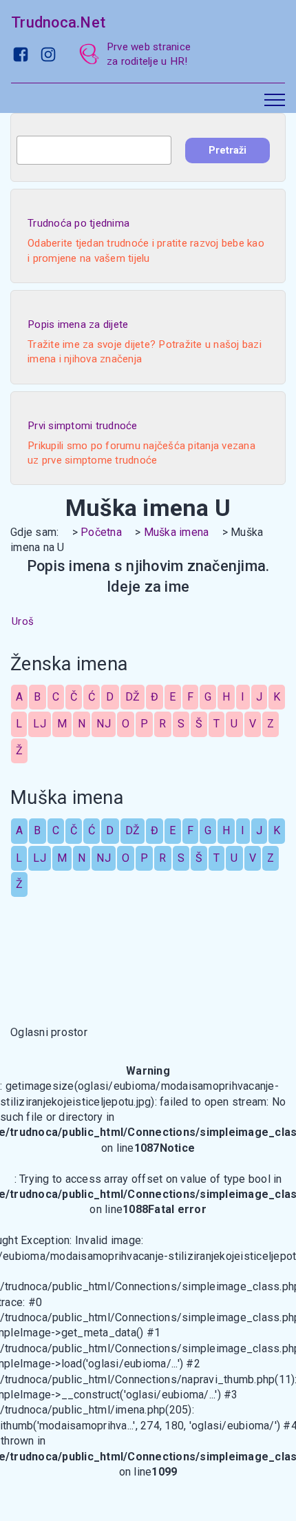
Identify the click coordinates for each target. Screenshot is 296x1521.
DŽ (132, 696)
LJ (39, 723)
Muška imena (176, 532)
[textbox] (94, 150)
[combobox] (94, 150)
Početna (101, 532)
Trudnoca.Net (58, 22)
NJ (103, 723)
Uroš (23, 621)
